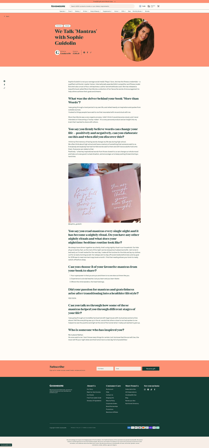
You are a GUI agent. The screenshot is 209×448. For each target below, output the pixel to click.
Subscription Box (130, 389)
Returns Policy (110, 400)
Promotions (109, 409)
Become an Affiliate (112, 412)
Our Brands (90, 395)
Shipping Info (110, 397)
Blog (126, 397)
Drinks (85, 11)
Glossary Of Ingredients (94, 400)
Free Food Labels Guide (94, 397)
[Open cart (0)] (158, 6)
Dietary (77, 11)
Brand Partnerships (112, 406)
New (129, 11)
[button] (6, 445)
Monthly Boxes (137, 11)
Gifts (123, 11)
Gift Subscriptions (131, 392)
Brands (147, 11)
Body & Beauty (95, 11)
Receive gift (150, 369)
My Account (109, 389)
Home (116, 11)
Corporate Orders (111, 403)
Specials (62, 11)
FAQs (107, 392)
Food (69, 11)
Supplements (107, 11)
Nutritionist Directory (132, 403)
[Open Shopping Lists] (149, 6)
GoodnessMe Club (130, 395)
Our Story (90, 389)
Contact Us (109, 395)
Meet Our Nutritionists (94, 392)
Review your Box (130, 400)
